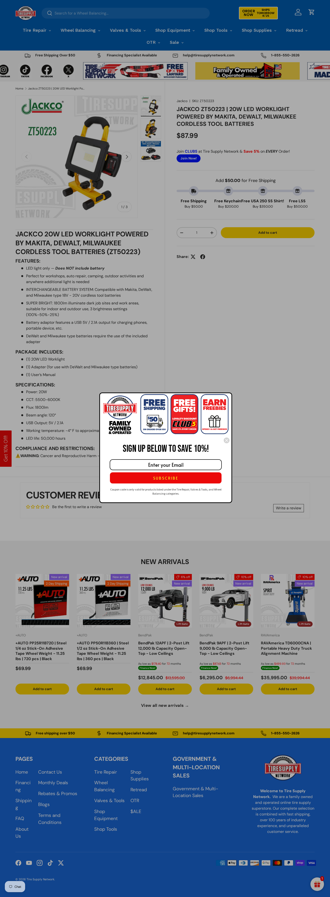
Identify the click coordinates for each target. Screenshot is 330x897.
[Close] (227, 440)
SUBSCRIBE (165, 478)
